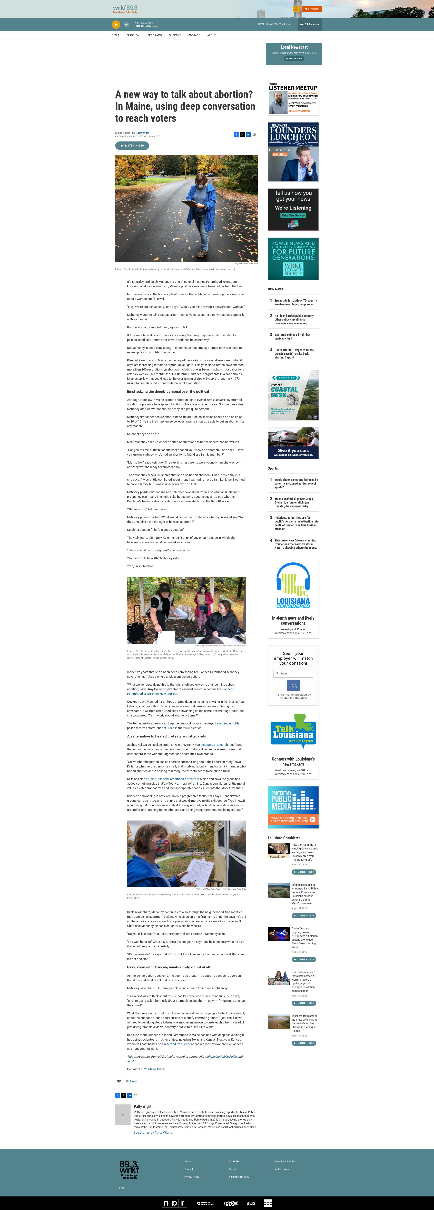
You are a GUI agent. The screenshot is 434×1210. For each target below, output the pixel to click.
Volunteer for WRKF (239, 1177)
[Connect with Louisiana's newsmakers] (293, 732)
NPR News (131, 1081)
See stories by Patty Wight (153, 1132)
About (211, 35)
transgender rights (227, 723)
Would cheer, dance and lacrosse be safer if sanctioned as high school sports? (296, 483)
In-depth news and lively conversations (293, 621)
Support (175, 35)
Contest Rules (281, 1169)
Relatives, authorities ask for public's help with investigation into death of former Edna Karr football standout (297, 523)
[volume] (126, 24)
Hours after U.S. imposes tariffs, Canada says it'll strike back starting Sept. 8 (294, 353)
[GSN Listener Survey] (293, 210)
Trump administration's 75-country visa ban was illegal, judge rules (296, 302)
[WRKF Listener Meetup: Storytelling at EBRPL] (293, 98)
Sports (273, 468)
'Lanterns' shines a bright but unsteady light (292, 336)
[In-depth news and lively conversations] (293, 585)
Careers (233, 1169)
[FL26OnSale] (293, 151)
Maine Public (156, 1069)
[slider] (131, 24)
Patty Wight (142, 133)
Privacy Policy (191, 1177)
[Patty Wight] (123, 1114)
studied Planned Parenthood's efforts (171, 779)
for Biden (168, 728)
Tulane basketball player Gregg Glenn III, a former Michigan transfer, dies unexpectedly (294, 502)
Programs (154, 35)
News (115, 35)
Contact (194, 35)
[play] (116, 25)
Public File (234, 1161)
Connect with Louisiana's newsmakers (293, 761)
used (163, 723)
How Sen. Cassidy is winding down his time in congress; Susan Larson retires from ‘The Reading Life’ (305, 852)
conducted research (214, 744)
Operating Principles (284, 1161)
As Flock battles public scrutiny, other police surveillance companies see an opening (294, 319)
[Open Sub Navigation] (121, 35)
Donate (313, 9)
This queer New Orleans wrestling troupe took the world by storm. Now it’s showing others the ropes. (296, 544)
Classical (133, 35)
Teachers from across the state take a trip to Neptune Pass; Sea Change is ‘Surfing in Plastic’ (305, 1023)
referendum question (178, 1044)
